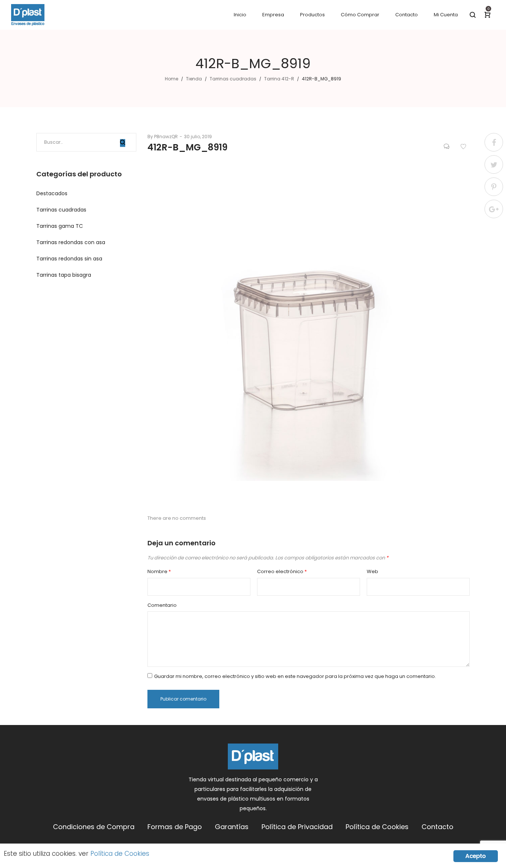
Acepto (475, 856)
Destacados (51, 193)
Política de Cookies (377, 826)
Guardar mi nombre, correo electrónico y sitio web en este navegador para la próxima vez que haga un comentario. (295, 676)
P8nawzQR (162, 136)
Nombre (159, 571)
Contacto (437, 826)
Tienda (194, 79)
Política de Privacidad (297, 826)
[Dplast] (27, 15)
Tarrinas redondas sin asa (69, 258)
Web (372, 571)
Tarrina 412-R (279, 79)
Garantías (232, 826)
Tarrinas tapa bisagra (63, 275)
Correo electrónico (282, 571)
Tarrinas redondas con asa (70, 242)
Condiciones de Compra (93, 826)
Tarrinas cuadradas (233, 79)
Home (171, 79)
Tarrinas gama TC (59, 226)
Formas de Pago (174, 826)
